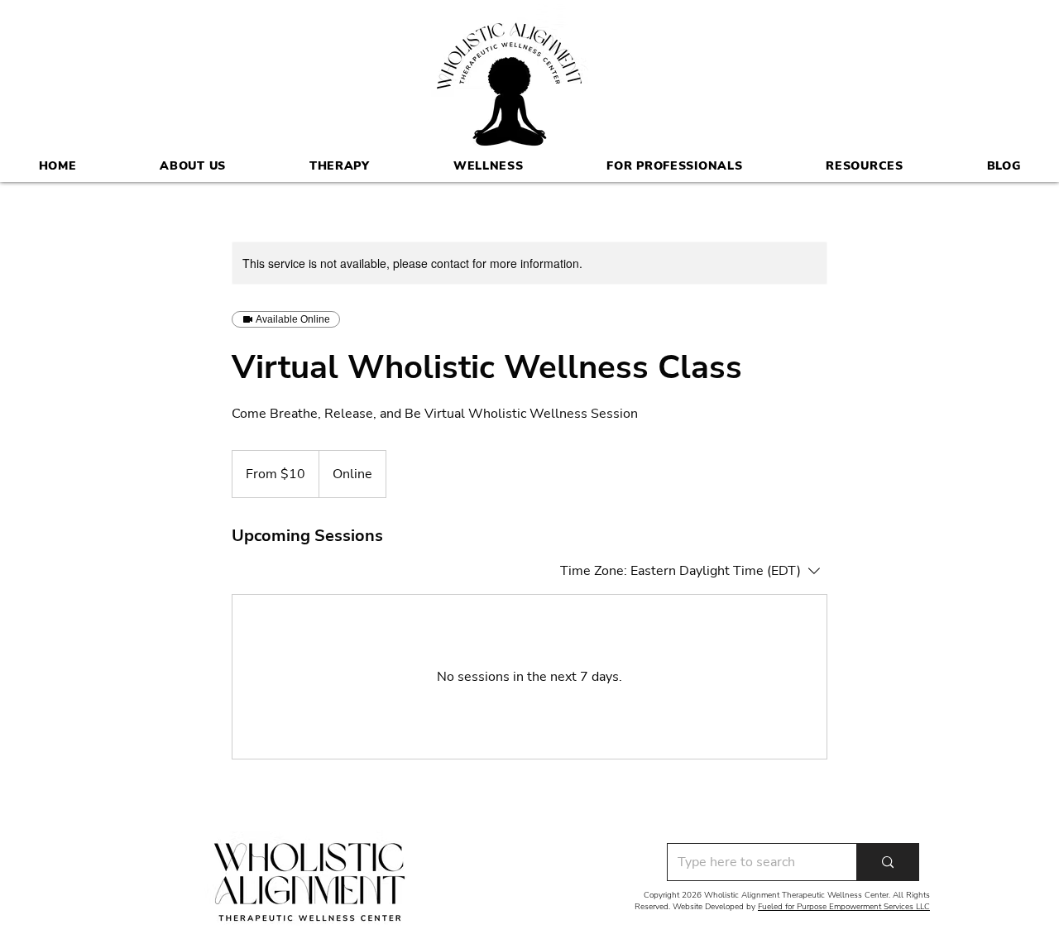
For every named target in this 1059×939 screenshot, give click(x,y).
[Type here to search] (887, 862)
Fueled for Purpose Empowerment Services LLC (844, 907)
